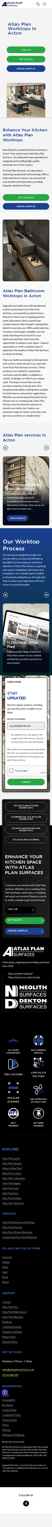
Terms (39, 738)
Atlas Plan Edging (11, 1183)
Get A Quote (26, 197)
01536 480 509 (10, 1375)
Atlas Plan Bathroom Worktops (26, 829)
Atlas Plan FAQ (10, 1306)
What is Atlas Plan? (12, 1168)
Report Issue (8, 1336)
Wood (5, 1282)
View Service (17, 518)
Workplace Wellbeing (13, 1434)
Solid (4, 1272)
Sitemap (6, 1429)
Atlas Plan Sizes (10, 1193)
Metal (5, 1267)
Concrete (7, 1257)
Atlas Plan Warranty (12, 1316)
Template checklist (12, 1331)
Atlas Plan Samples (12, 1163)
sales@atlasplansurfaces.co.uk (18, 1369)
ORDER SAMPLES (26, 68)
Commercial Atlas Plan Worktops (26, 817)
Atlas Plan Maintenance (14, 1311)
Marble (6, 1262)
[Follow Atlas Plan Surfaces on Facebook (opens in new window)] (26, 1503)
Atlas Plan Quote (11, 1158)
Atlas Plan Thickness (13, 1203)
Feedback (7, 1321)
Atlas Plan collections (13, 1178)
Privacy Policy (17, 742)
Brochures (7, 1405)
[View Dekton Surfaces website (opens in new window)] (26, 1004)
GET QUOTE (26, 59)
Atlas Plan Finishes (11, 1198)
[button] (5, 1392)
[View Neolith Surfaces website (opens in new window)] (26, 991)
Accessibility (8, 1400)
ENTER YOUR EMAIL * (17, 719)
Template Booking (11, 1326)
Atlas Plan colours (11, 1173)
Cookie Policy (9, 1409)
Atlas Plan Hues (10, 1188)
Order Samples (26, 206)
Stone (5, 1277)
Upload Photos (10, 1341)
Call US (26, 49)
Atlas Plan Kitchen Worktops (26, 806)
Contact (6, 1301)
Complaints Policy (11, 1414)
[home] (12, 4)
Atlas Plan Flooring (26, 839)
